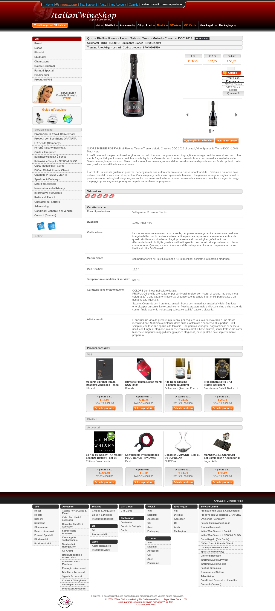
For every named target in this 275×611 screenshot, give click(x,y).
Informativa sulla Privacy (49, 188)
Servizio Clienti (209, 506)
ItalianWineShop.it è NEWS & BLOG (55, 161)
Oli (139, 25)
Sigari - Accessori (72, 576)
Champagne (41, 61)
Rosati (38, 48)
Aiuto (103, 4)
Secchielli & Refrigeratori (69, 545)
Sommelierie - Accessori (70, 532)
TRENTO (114, 43)
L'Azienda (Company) (47, 143)
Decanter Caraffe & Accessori (72, 525)
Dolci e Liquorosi (44, 66)
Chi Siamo (219, 500)
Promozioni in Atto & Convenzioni (54, 134)
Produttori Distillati (102, 519)
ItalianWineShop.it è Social (50, 156)
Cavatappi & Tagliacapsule (70, 538)
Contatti (231, 500)
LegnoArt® (210, 461)
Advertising (41, 206)
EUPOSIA (170, 461)
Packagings (226, 25)
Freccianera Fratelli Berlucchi (221, 388)
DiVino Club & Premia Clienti (51, 170)
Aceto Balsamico (101, 545)
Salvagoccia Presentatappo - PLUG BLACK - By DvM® (142, 456)
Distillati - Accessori (73, 572)
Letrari (117, 47)
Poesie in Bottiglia (131, 526)
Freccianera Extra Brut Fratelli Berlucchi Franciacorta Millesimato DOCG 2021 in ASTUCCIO (219, 386)
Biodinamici (41, 75)
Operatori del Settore (47, 201)
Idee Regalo (207, 25)
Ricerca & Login (68, 4)
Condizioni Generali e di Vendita (53, 210)
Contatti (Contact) (45, 215)
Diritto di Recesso (45, 183)
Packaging (127, 522)
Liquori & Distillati (102, 514)
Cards (124, 530)
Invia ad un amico (227, 140)
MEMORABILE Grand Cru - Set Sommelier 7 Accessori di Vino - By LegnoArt (222, 457)
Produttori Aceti (101, 550)
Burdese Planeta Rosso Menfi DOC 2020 (143, 383)
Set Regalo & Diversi (73, 584)
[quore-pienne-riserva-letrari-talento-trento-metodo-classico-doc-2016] (212, 114)
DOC (104, 43)
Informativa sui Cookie (48, 192)
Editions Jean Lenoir (98, 461)
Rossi (37, 43)
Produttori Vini (43, 79)
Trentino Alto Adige (98, 47)
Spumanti (40, 57)
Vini (98, 25)
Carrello (133, 4)
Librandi (91, 388)
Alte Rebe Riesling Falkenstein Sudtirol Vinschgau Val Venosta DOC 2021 (182, 386)
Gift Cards (190, 25)
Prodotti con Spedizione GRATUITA (55, 138)
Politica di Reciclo (45, 197)
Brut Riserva (153, 43)
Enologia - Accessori (74, 568)
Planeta (129, 388)
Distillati (110, 25)
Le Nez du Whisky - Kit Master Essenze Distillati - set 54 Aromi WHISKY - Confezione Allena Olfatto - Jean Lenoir (104, 459)
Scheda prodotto (104, 408)
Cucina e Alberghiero (74, 580)
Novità (161, 25)
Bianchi (39, 52)
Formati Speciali (44, 70)
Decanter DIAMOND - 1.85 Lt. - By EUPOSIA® (183, 456)
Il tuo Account (117, 4)
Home (49, 4)
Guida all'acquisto (45, 152)
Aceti (149, 25)
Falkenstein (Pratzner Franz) (181, 388)
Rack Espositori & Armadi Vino (72, 556)
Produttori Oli (99, 534)
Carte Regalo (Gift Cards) (49, 165)
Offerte (174, 25)
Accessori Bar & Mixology (71, 562)
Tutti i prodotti (88, 4)
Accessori (126, 25)
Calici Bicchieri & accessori (71, 518)
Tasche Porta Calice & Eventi (74, 512)
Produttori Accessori (74, 588)
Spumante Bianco (132, 43)
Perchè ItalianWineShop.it (50, 147)
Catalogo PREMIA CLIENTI (50, 174)
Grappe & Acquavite (103, 510)
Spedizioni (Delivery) (47, 179)
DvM (128, 461)
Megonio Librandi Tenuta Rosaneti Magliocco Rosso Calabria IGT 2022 (102, 384)
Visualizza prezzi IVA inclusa (50, 25)
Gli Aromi (67, 550)
